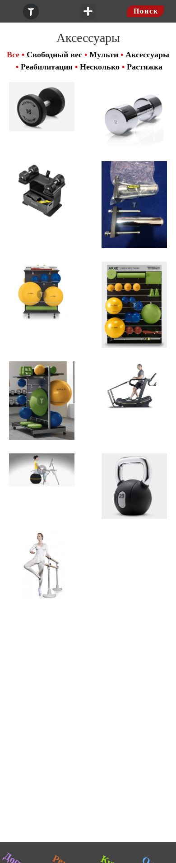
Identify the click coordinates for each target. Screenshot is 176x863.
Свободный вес (54, 54)
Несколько (100, 66)
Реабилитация (47, 66)
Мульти (103, 54)
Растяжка (144, 66)
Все (13, 54)
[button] (88, 11)
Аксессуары (147, 54)
